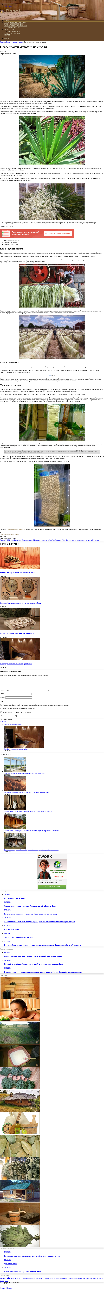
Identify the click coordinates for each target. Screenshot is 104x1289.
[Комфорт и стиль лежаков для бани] (20, 660)
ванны (24, 1278)
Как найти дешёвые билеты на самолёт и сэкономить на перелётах (27, 792)
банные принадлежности (16, 529)
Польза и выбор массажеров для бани (17, 633)
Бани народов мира (12, 33)
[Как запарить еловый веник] (20, 1043)
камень (51, 1278)
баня (11, 1278)
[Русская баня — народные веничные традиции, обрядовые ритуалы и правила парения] (15, 829)
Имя (2, 694)
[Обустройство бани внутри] (20, 998)
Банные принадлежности (15, 26)
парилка (73, 1278)
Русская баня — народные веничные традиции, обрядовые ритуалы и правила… (32, 831)
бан (1, 1278)
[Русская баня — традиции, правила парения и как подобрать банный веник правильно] (15, 810)
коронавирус (57, 1278)
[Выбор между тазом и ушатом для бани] (20, 569)
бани (5, 1278)
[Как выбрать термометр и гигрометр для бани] (20, 599)
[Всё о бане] (11, 17)
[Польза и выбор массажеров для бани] (20, 629)
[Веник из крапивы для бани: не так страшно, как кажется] (20, 1089)
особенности (65, 1278)
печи (80, 1278)
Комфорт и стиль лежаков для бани (16, 664)
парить (77, 1278)
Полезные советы (14, 31)
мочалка (3, 534)
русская (101, 1278)
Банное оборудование (14, 24)
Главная (2, 42)
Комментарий (5, 690)
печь (84, 1278)
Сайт (1, 701)
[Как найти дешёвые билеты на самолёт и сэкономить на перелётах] (15, 790)
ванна (17, 1278)
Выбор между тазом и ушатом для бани (17, 572)
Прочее (7, 35)
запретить (47, 1278)
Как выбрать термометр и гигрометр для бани (20, 603)
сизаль (17, 534)
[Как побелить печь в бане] (20, 1066)
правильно (94, 1278)
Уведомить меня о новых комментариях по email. (19, 708)
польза (88, 1278)
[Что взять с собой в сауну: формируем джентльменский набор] (20, 1134)
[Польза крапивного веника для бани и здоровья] (20, 1247)
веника (33, 1278)
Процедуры (9, 29)
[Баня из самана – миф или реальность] (20, 1111)
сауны (6, 1281)
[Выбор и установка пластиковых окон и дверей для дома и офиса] (15, 771)
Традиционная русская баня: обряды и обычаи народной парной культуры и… (31, 850)
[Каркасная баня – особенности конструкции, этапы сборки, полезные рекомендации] (20, 1201)
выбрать (38, 1278)
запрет (42, 1278)
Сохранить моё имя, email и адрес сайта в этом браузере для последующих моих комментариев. (35, 705)
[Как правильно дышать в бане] (20, 1021)
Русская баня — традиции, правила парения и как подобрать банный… (29, 811)
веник (29, 1278)
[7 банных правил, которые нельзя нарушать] (20, 1224)
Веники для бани (14, 28)
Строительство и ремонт (15, 22)
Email (2, 697)
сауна (2, 1281)
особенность (10, 534)
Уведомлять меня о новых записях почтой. (17, 712)
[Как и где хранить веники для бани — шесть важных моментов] (20, 1179)
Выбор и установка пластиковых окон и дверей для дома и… (25, 773)
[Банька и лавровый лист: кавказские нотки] (20, 1156)
